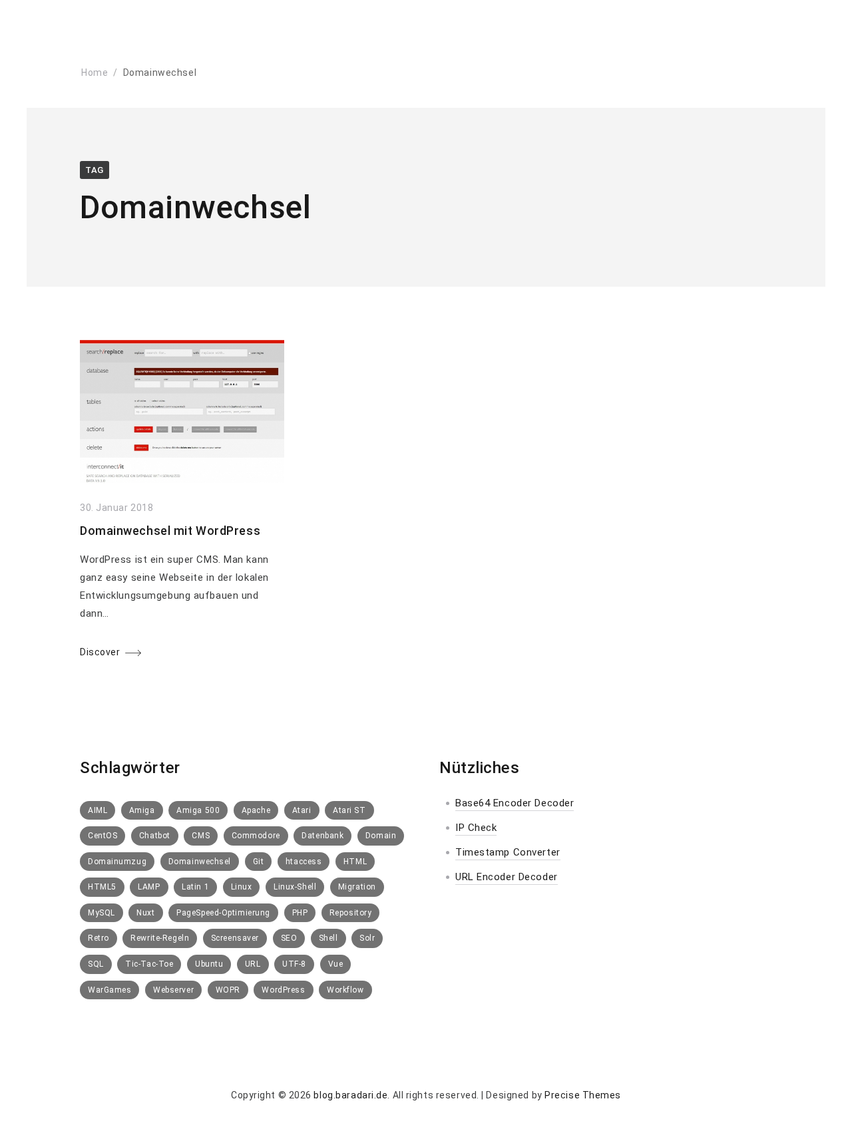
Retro (98, 938)
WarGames (109, 990)
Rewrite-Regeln (159, 938)
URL (253, 964)
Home (94, 72)
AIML (97, 810)
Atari (302, 810)
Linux (241, 887)
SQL (96, 964)
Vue (335, 964)
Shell (328, 938)
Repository (350, 912)
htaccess (303, 861)
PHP (300, 912)
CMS (201, 835)
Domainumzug (117, 861)
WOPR (228, 990)
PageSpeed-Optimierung (223, 912)
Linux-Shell (295, 887)
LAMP (149, 887)
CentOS (102, 835)
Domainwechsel (199, 861)
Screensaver (235, 938)
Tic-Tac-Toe (149, 964)
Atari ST (349, 810)
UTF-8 (294, 964)
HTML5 (102, 887)
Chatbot (154, 835)
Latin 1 (195, 887)
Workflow (345, 990)
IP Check (476, 828)
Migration (357, 887)
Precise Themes (582, 1095)
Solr (367, 938)
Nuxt (145, 912)
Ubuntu (209, 964)
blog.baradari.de (350, 1095)
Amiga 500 (198, 810)
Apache (256, 810)
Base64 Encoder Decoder (514, 803)
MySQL (101, 912)
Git (258, 861)
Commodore (256, 835)
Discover (100, 652)
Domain (380, 835)
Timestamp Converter (507, 852)
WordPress (283, 990)
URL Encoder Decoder (506, 877)
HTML (355, 861)
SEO (289, 938)
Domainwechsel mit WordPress (170, 531)
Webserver (173, 990)
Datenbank (322, 835)
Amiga (142, 810)
